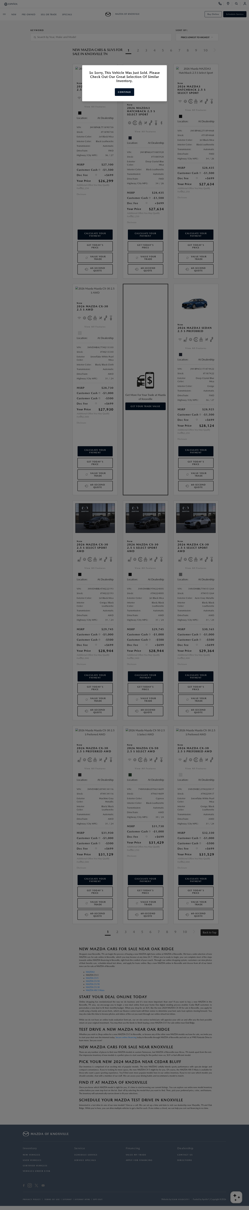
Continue (124, 92)
